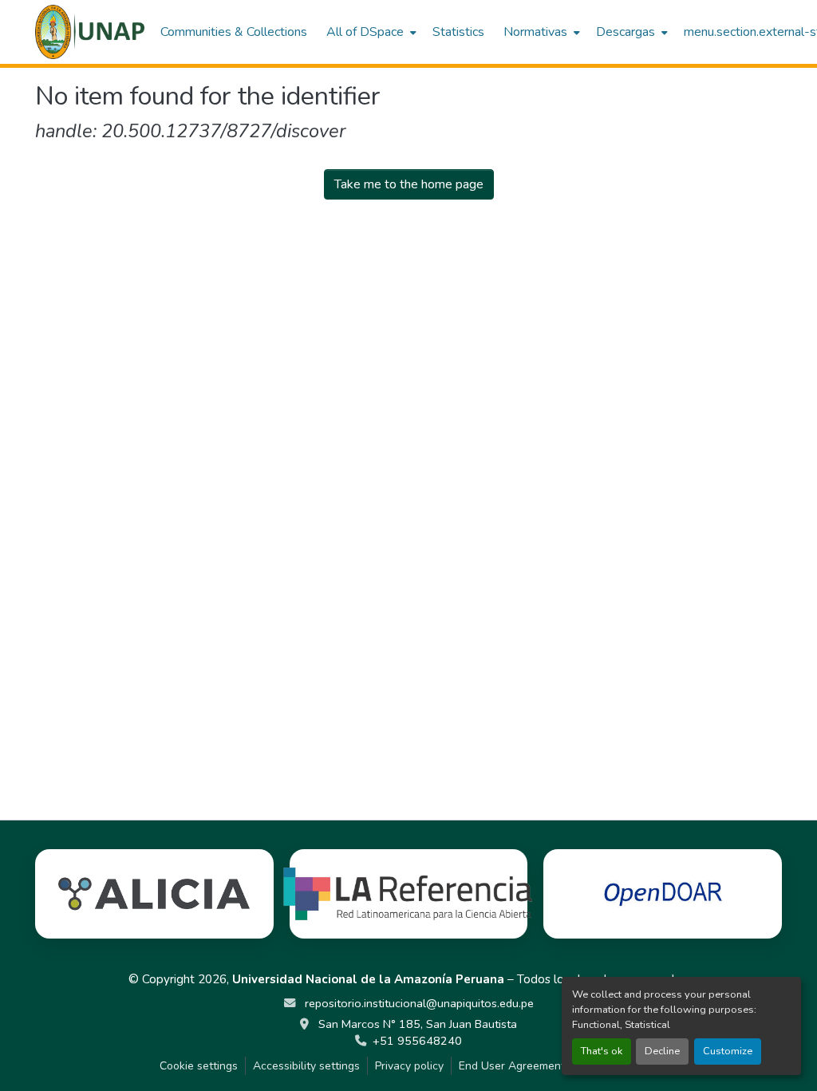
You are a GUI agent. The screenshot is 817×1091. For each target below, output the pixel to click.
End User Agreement (512, 1065)
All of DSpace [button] (365, 32)
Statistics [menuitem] (458, 32)
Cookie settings (199, 1065)
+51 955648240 (417, 1041)
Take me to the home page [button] (408, 184)
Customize (727, 1051)
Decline (662, 1051)
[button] (89, 32)
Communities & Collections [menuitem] (233, 32)
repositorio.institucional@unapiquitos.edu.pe (418, 1003)
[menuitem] (369, 32)
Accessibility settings (306, 1065)
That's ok (601, 1051)
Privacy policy (409, 1065)
